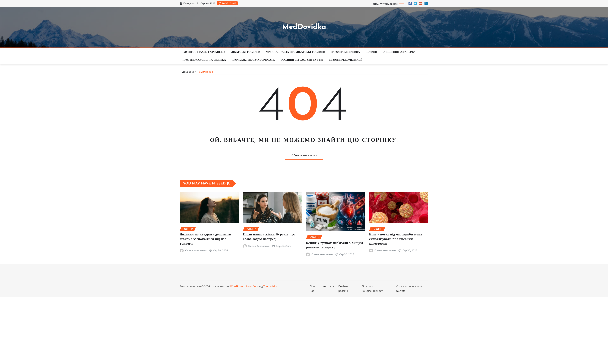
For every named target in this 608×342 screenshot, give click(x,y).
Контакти (328, 286)
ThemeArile (270, 286)
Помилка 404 (205, 71)
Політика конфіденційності (372, 289)
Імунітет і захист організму (204, 52)
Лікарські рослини (245, 52)
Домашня (188, 71)
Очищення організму (399, 52)
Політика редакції (343, 289)
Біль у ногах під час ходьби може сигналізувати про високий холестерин (395, 239)
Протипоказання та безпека (204, 60)
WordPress (237, 286)
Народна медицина (345, 52)
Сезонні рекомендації (345, 60)
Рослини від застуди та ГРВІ (302, 60)
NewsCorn (252, 286)
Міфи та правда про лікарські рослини (295, 52)
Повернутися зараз (305, 155)
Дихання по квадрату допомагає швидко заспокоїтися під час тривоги (205, 239)
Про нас (312, 289)
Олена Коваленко (195, 250)
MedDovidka (304, 27)
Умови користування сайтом (409, 289)
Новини (371, 52)
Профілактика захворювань (253, 60)
